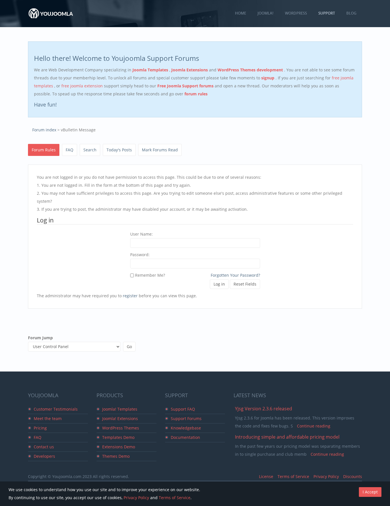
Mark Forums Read (160, 149)
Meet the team (48, 418)
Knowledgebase (186, 428)
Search (90, 149)
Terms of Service (293, 476)
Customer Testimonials (56, 409)
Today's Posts (119, 149)
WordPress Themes (120, 428)
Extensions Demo (118, 446)
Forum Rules (44, 149)
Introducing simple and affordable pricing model (287, 437)
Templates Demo (118, 437)
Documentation (185, 437)
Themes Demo (116, 456)
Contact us (44, 446)
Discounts (352, 476)
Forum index (44, 129)
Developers (44, 456)
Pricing (40, 428)
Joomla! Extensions (120, 418)
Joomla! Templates (119, 409)
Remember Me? (149, 275)
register (130, 295)
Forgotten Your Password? (235, 275)
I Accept (370, 492)
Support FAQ (183, 409)
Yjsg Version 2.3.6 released (263, 408)
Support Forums (186, 418)
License (266, 476)
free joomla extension (82, 86)
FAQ (69, 149)
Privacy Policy (326, 476)
